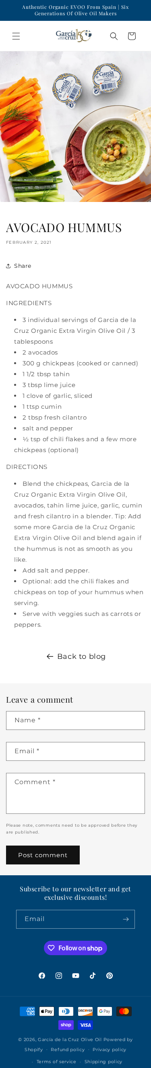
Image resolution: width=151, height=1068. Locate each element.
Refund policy (68, 1049)
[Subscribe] (125, 919)
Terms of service (57, 1061)
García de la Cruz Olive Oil (70, 1039)
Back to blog (81, 656)
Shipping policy (104, 1061)
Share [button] (22, 265)
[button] (16, 36)
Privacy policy (109, 1049)
